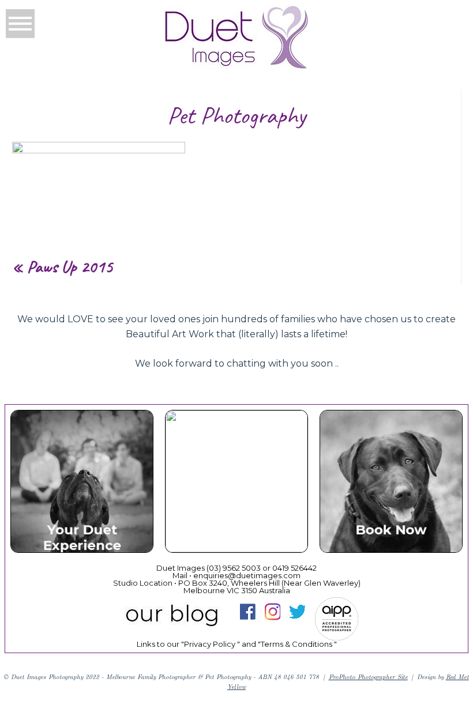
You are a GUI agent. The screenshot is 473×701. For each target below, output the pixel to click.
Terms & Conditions (296, 644)
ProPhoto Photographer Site (368, 676)
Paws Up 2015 (70, 266)
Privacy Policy (209, 644)
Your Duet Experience (81, 483)
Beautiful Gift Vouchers (236, 483)
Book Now (390, 483)
